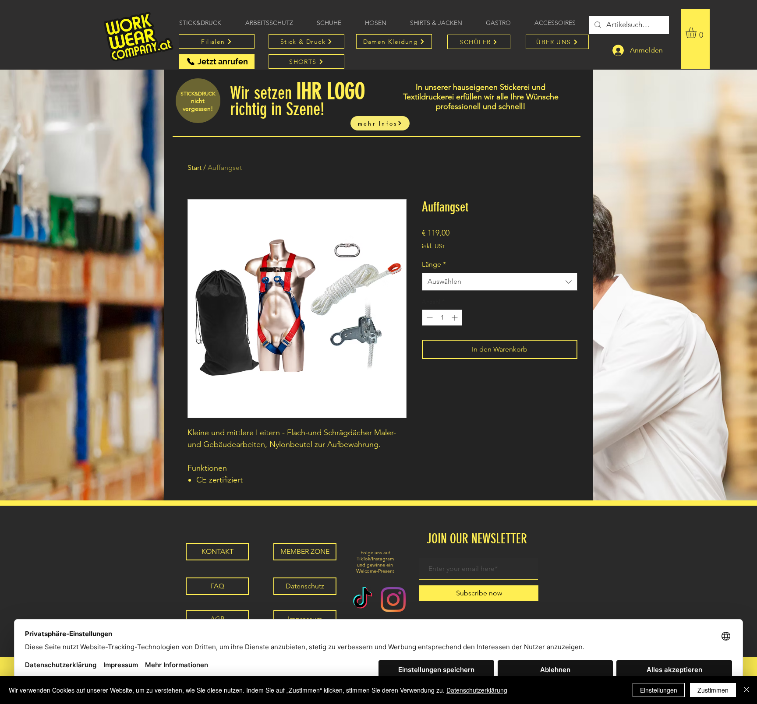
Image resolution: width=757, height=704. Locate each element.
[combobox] (499, 281)
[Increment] (455, 317)
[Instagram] (393, 599)
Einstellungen (658, 690)
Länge (434, 264)
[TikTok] (362, 599)
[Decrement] (428, 317)
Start (194, 167)
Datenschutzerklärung (476, 690)
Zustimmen (713, 690)
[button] (697, 32)
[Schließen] (746, 690)
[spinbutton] (442, 317)
